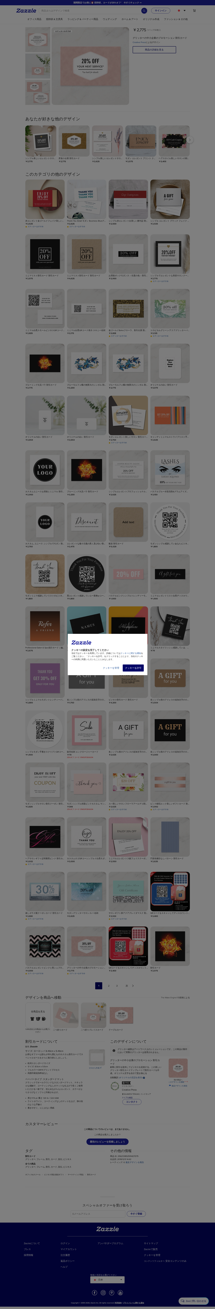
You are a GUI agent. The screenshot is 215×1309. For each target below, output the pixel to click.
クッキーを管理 (111, 668)
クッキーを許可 (133, 668)
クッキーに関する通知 (131, 653)
